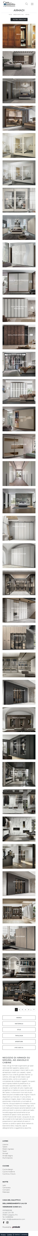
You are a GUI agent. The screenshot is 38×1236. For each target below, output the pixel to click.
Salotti (5, 1147)
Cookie (9, 1234)
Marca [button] (19, 1017)
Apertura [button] (19, 1041)
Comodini (6, 1190)
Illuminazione (7, 1158)
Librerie (5, 1145)
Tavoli (5, 1151)
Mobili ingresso (8, 1149)
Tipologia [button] (19, 1035)
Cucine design (8, 1169)
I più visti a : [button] (19, 1047)
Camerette (6, 1188)
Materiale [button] (19, 1023)
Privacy (3, 1234)
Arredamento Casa (18, 14)
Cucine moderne (9, 1172)
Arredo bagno (8, 1156)
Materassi (6, 1192)
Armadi (27, 14)
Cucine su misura (9, 1174)
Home (10, 14)
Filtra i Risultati (19, 19)
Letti (4, 1185)
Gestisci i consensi (21, 1234)
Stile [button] (19, 1029)
